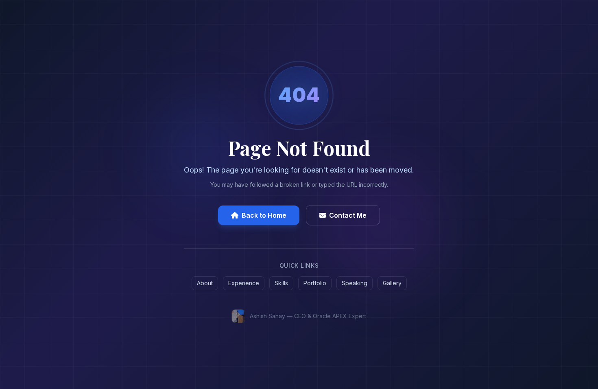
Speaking (354, 283)
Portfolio (314, 283)
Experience (243, 283)
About (205, 283)
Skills (281, 283)
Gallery (392, 283)
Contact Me (348, 215)
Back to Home (264, 215)
